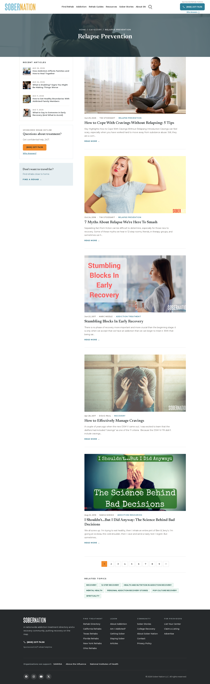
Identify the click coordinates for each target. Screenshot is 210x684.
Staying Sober (117, 638)
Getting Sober (117, 633)
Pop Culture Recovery (165, 590)
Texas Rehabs (90, 633)
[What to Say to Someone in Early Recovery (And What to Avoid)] (27, 113)
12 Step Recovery (110, 585)
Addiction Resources (129, 515)
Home (82, 29)
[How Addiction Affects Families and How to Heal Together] (27, 71)
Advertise (169, 633)
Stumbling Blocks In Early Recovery (113, 321)
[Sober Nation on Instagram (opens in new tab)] (34, 676)
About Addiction (118, 624)
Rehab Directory (91, 624)
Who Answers (193, 12)
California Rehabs (92, 629)
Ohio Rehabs (90, 648)
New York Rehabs (92, 643)
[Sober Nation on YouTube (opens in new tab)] (41, 676)
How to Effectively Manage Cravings (114, 421)
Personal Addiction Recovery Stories (127, 590)
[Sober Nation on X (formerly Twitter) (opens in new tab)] (48, 676)
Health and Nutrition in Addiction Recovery (148, 585)
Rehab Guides (96, 6)
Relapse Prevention (130, 118)
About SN (141, 6)
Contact (141, 638)
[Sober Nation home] (20, 7)
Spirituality (92, 596)
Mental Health (94, 590)
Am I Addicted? (118, 629)
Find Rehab (68, 6)
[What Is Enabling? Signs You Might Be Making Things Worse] (27, 85)
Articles (114, 643)
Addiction (81, 6)
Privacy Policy (144, 643)
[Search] (150, 7)
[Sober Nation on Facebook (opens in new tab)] (26, 676)
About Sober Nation (147, 633)
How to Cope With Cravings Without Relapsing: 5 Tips (129, 123)
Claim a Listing (171, 629)
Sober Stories (126, 6)
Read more (92, 141)
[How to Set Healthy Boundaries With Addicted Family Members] (27, 99)
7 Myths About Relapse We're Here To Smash (120, 222)
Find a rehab (32, 179)
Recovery (119, 416)
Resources (111, 6)
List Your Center (172, 624)
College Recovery (146, 629)
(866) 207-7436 (34, 147)
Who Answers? (29, 153)
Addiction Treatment (128, 316)
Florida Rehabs (91, 638)
